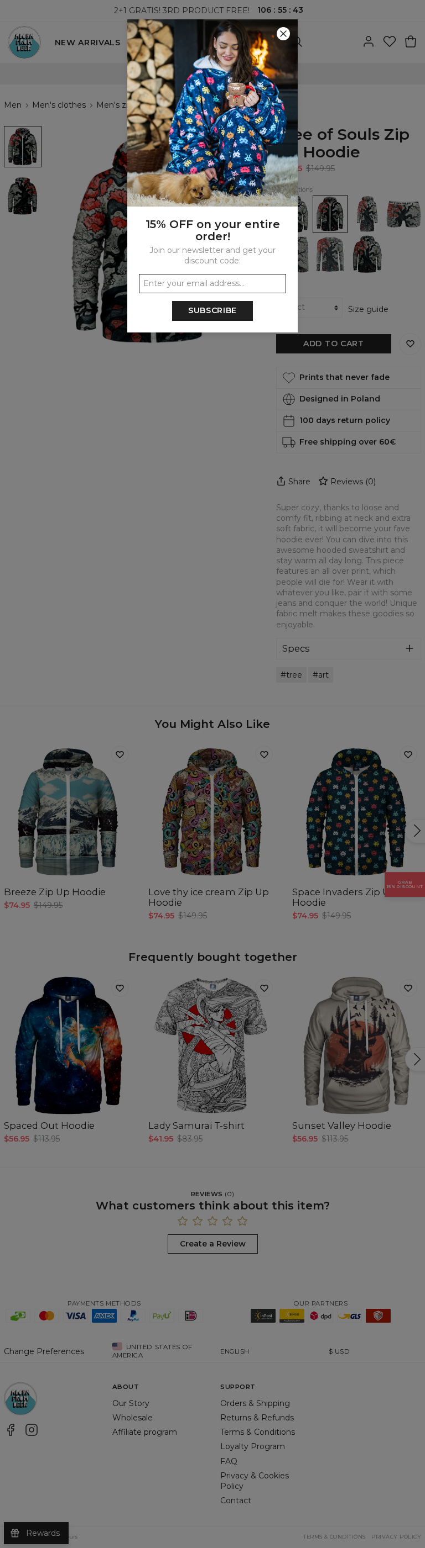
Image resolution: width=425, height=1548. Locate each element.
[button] (212, 774)
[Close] (283, 33)
